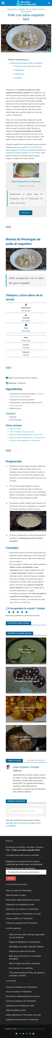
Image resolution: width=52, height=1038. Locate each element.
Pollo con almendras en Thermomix (26, 709)
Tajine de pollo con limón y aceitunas (26, 738)
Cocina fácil (12, 9)
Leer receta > (25, 213)
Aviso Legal (40, 1029)
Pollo (28, 9)
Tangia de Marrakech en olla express (24, 942)
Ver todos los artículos (35, 760)
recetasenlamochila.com (26, 1029)
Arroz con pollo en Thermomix (19, 890)
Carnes (39, 847)
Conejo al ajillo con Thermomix (19, 918)
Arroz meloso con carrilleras (21, 968)
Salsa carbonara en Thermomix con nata (23, 914)
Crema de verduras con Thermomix (21, 1001)
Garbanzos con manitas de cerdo (20, 904)
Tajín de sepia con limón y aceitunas (24, 963)
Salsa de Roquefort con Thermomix (26, 181)
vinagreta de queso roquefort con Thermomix (23, 153)
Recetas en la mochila (15, 847)
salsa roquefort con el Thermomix (29, 147)
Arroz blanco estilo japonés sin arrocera (23, 900)
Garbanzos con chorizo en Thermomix (22, 909)
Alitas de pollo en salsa (16, 895)
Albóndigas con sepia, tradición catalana (26, 947)
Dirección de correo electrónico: (20, 868)
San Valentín (26, 11)
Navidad (21, 9)
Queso (34, 9)
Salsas (41, 9)
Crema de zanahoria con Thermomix (21, 923)
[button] (8, 612)
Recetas (30, 847)
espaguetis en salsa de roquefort (22, 150)
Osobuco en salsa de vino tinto (22, 951)
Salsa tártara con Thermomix (26, 650)
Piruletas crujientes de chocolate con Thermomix (26, 679)
